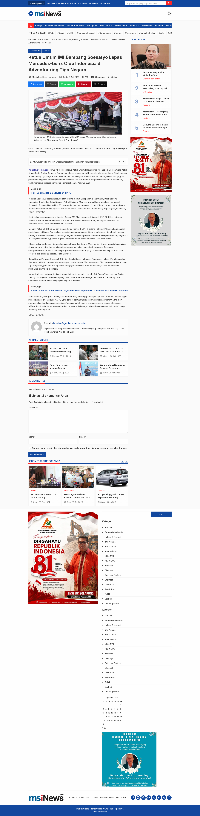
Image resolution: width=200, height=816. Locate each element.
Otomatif (46, 50)
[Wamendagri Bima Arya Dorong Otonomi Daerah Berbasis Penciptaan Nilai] (88, 368)
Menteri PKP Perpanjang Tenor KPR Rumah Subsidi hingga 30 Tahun (156, 114)
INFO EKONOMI (107, 798)
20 (112, 716)
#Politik (70, 33)
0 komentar (100, 77)
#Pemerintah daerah (86, 33)
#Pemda (117, 33)
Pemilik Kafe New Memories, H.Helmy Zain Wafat (155, 88)
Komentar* (33, 407)
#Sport (60, 33)
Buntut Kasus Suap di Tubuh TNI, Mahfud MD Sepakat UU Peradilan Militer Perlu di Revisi (79, 290)
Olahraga (170, 25)
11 (106, 712)
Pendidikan (110, 589)
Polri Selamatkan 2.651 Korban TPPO (51, 192)
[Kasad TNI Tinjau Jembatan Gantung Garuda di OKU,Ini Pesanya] (38, 352)
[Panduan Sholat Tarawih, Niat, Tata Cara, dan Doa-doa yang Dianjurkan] (78, 477)
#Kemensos (130, 33)
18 (106, 716)
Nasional (159, 25)
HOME (81, 798)
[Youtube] (148, 797)
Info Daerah (106, 25)
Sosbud (108, 599)
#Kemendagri (104, 33)
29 (118, 720)
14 (115, 712)
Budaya (38, 25)
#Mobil (51, 33)
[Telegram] (164, 797)
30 (121, 720)
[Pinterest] (169, 797)
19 (109, 716)
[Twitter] (154, 797)
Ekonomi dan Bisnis (54, 25)
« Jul (104, 728)
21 (115, 716)
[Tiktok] (159, 797)
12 (109, 712)
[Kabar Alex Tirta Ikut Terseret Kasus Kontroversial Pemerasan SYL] (112, 477)
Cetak (114, 77)
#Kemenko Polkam (147, 33)
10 (103, 712)
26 (109, 720)
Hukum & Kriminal (75, 25)
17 (103, 716)
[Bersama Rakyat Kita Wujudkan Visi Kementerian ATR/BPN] (151, 56)
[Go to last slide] (122, 461)
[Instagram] (138, 797)
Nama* (31, 436)
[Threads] (143, 797)
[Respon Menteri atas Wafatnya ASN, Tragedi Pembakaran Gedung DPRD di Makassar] (45, 477)
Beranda (73, 798)
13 (112, 712)
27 (112, 720)
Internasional (121, 25)
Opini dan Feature (113, 575)
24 (103, 720)
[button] (169, 3)
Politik (107, 594)
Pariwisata (109, 584)
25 (106, 720)
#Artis (161, 33)
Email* (82, 436)
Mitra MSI (134, 25)
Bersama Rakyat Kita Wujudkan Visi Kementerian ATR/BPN (154, 75)
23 (121, 716)
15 (118, 712)
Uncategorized (114, 491)
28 (115, 720)
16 (120, 712)
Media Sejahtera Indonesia (69, 323)
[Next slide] (126, 461)
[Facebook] (133, 797)
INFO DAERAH (92, 798)
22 (118, 716)
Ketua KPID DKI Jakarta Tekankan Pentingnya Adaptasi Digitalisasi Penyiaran (81, 3)
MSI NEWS (147, 25)
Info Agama (92, 25)
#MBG (170, 33)
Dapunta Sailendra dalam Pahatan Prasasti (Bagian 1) (155, 127)
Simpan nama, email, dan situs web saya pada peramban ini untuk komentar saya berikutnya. (79, 448)
